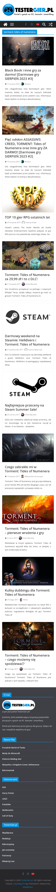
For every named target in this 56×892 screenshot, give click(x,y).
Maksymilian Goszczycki (34, 476)
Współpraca (7, 832)
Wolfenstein (7, 810)
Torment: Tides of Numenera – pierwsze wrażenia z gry (27, 530)
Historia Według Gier (11, 759)
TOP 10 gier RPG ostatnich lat (27, 217)
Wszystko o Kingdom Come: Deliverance (20, 764)
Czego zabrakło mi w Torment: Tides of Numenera (27, 469)
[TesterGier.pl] (5, 24)
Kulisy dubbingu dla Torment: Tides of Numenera (27, 592)
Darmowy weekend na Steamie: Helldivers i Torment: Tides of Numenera (27, 340)
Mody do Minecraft (11, 753)
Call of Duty (7, 815)
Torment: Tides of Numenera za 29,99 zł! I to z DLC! (27, 276)
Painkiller (6, 804)
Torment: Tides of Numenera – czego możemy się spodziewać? (27, 659)
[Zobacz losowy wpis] (50, 24)
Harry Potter (8, 793)
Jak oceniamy (8, 850)
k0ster (25, 600)
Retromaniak (8, 770)
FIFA (4, 787)
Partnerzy (6, 855)
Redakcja (6, 838)
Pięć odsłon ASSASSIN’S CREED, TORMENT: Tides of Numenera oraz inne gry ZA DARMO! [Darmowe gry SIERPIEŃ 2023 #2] (26, 147)
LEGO (4, 798)
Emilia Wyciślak (31, 284)
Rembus (28, 84)
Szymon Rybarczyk (35, 349)
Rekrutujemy (8, 844)
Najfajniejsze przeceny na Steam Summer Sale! (24, 407)
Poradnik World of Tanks (13, 747)
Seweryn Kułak (30, 222)
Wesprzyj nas (8, 861)
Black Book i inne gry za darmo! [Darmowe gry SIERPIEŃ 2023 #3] (23, 74)
